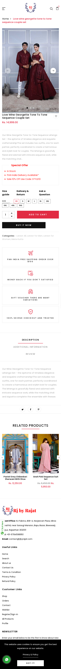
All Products (8, 618)
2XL (47, 201)
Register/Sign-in (10, 614)
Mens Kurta (17, 239)
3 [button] (33, 108)
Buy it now (24, 225)
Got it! (30, 663)
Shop (4, 596)
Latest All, (21, 235)
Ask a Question (44, 192)
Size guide (5, 192)
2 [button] (30, 108)
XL (41, 201)
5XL (20, 205)
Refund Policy (8, 581)
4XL (13, 205)
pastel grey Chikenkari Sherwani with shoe (15, 478)
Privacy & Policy (30, 654)
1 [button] (27, 108)
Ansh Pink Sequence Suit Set (45, 478)
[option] (30, 70)
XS (16, 201)
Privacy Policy (8, 576)
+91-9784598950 (15, 534)
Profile (5, 623)
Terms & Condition (11, 572)
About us (6, 563)
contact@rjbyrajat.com (20, 539)
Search (5, 558)
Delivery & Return (23, 192)
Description (30, 339)
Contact (6, 605)
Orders (5, 600)
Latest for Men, (35, 235)
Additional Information (30, 347)
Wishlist (6, 609)
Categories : (8, 235)
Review (30, 354)
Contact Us (7, 567)
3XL (5, 205)
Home (5, 18)
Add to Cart (38, 214)
